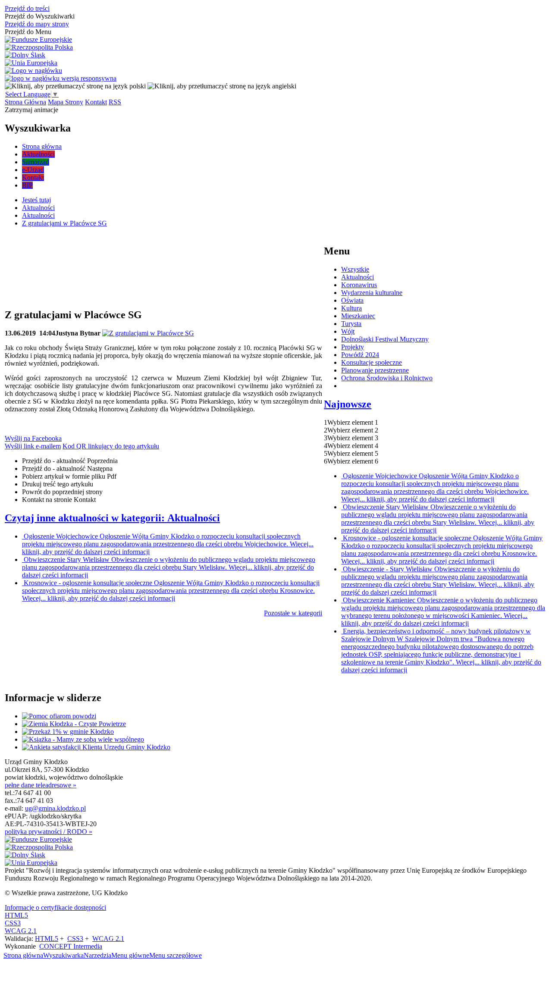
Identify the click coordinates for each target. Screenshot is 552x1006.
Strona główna (23, 955)
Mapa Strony (65, 102)
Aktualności (357, 277)
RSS (115, 102)
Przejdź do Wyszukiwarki (40, 16)
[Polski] (75, 86)
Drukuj (57, 484)
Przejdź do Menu (28, 31)
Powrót (62, 491)
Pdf (69, 476)
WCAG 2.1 (21, 930)
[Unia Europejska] (31, 63)
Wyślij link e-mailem (33, 446)
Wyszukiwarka (63, 955)
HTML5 (16, 915)
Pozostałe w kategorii (293, 613)
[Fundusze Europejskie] (38, 40)
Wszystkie (355, 269)
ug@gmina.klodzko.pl (55, 808)
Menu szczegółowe (175, 955)
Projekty (352, 347)
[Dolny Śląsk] (25, 55)
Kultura (351, 308)
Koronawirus (359, 284)
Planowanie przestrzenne (375, 370)
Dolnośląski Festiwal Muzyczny (385, 339)
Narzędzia (97, 955)
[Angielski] (221, 86)
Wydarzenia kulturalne (371, 292)
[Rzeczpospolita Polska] (39, 47)
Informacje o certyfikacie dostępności (55, 907)
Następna (67, 468)
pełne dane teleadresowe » (40, 785)
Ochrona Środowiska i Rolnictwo (387, 378)
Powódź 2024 (360, 354)
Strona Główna (25, 102)
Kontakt (96, 102)
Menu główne (130, 955)
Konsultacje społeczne (371, 362)
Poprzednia (70, 460)
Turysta (351, 323)
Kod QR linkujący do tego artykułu (111, 446)
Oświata (352, 300)
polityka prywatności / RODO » (48, 831)
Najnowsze (347, 404)
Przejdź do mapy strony (37, 24)
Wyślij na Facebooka (33, 438)
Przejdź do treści (27, 8)
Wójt (347, 331)
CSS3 (13, 923)
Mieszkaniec (358, 316)
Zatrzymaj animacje (31, 109)
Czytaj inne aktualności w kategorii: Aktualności (112, 517)
